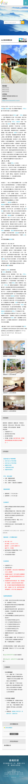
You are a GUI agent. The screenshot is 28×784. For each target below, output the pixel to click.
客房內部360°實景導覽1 (10, 461)
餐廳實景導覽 (8, 465)
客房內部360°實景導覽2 (11, 463)
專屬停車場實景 (9, 469)
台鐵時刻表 (14, 713)
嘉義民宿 (4, 2)
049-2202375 (12, 774)
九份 (24, 235)
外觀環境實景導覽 (9, 467)
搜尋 (22, 22)
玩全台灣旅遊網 (12, 771)
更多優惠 (14, 734)
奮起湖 (7, 108)
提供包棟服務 (8, 727)
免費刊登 (9, 772)
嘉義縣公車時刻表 (16, 711)
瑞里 (9, 124)
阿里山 (24, 108)
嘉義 (2, 108)
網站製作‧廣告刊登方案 (17, 772)
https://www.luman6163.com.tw (11, 100)
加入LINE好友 (20, 774)
